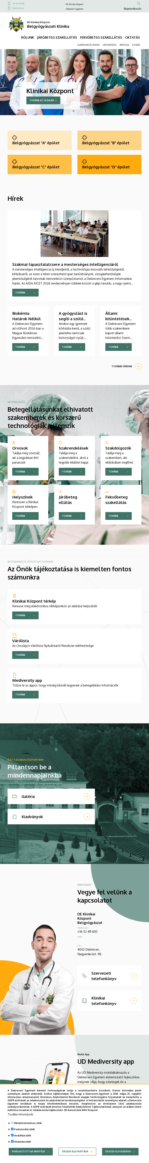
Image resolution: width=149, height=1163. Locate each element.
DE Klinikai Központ (74, 4)
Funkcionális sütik (24, 1129)
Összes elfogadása (118, 1151)
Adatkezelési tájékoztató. (48, 1110)
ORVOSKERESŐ (109, 45)
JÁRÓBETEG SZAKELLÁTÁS (57, 37)
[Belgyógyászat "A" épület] (40, 140)
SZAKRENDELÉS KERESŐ (88, 45)
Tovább (20, 292)
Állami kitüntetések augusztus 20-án (120, 319)
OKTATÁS (132, 37)
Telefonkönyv (18, 8)
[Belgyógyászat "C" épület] (40, 164)
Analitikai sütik (22, 1135)
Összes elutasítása (75, 1151)
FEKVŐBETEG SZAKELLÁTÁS (101, 37)
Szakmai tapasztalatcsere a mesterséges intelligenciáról (65, 264)
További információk (20, 1114)
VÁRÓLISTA (124, 45)
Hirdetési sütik (22, 1141)
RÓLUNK (27, 37)
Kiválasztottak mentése (28, 1151)
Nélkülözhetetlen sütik (28, 1123)
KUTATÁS (136, 45)
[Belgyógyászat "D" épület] (109, 164)
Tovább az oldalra (41, 100)
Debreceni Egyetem (74, 9)
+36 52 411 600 (18, 3)
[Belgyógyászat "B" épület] (109, 140)
